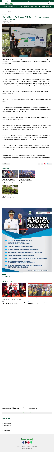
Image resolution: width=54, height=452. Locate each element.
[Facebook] (23, 442)
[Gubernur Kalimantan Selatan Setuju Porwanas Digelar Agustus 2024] (40, 353)
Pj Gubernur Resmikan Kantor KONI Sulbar (38, 298)
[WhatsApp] (31, 442)
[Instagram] (28, 442)
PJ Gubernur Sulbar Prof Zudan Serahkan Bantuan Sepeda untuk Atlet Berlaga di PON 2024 (14, 298)
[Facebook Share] (39, 164)
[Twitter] (26, 442)
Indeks (18, 446)
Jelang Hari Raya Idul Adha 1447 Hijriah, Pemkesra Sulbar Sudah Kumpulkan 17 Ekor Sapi (10, 196)
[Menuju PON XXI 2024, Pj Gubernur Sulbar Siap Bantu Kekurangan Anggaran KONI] (14, 353)
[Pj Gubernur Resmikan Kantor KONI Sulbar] (40, 290)
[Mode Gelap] (48, 4)
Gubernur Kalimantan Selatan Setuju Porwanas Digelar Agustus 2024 (39, 407)
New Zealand (7, 430)
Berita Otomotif (7, 425)
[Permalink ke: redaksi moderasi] (3, 22)
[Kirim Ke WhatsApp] (50, 164)
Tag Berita (6, 421)
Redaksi (23, 446)
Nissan (5, 428)
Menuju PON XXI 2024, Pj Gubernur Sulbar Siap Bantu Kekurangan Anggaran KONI (13, 407)
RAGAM (4, 14)
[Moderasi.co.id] (9, 4)
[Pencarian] (51, 4)
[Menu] (3, 4)
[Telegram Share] (48, 164)
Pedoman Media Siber (32, 446)
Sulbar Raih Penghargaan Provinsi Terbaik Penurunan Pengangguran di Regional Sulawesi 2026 (8, 181)
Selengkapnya (26, 412)
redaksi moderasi (8, 21)
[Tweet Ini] (42, 164)
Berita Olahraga (7, 423)
